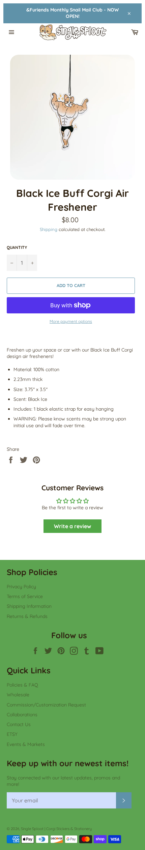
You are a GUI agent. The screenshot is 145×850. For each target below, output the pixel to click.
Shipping (48, 229)
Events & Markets (26, 744)
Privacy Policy (21, 587)
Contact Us (19, 724)
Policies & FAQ (22, 685)
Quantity (17, 247)
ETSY (12, 734)
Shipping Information (29, 606)
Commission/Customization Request (46, 705)
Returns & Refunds (27, 616)
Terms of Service (25, 596)
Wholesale (18, 695)
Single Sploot (32, 828)
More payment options (71, 321)
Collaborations (22, 715)
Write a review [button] (72, 526)
